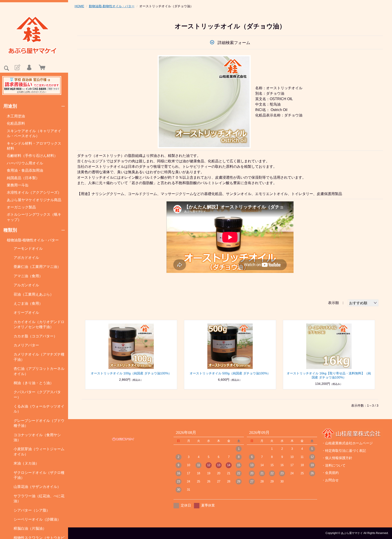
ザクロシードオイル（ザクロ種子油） (39, 475)
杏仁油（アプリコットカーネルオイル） (39, 371)
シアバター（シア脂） (32, 510)
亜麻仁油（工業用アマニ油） (37, 267)
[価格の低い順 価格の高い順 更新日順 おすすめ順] (363, 302)
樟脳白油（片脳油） (30, 528)
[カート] (41, 67)
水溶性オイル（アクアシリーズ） (34, 192)
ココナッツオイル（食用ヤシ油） (37, 437)
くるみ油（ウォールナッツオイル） (39, 408)
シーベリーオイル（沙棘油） (37, 519)
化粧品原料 (16, 123)
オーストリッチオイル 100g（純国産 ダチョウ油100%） (131, 373)
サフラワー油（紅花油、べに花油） (39, 498)
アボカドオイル (26, 258)
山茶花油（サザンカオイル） (37, 487)
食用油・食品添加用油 (25, 170)
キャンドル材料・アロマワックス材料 (34, 145)
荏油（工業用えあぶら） (34, 294)
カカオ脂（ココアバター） (35, 336)
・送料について (333, 465)
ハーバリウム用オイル (25, 163)
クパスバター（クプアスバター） (37, 394)
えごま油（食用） (28, 303)
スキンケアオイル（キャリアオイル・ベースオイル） (34, 133)
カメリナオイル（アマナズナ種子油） (39, 356)
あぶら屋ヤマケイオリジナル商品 (34, 200)
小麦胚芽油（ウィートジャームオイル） (39, 451)
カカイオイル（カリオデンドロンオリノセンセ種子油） (39, 324)
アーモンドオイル (28, 248)
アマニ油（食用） (28, 276)
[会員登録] (17, 67)
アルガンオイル (26, 285)
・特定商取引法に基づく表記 (344, 450)
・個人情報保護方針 (337, 458)
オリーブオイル (26, 312)
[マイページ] (29, 67)
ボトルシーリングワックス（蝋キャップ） (34, 217)
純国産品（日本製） (23, 178)
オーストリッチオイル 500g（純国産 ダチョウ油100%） (230, 373)
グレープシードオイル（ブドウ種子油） (39, 423)
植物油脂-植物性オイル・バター (33, 240)
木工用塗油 (16, 116)
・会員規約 (330, 473)
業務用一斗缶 (18, 185)
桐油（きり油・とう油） (34, 383)
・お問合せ (330, 480)
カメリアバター (26, 345)
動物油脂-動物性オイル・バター (112, 6)
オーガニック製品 (21, 207)
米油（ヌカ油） (26, 463)
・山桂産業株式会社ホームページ (347, 443)
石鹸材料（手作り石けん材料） (32, 156)
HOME (79, 6)
